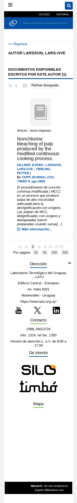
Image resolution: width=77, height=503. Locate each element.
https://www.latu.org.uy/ (38, 301)
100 (54, 252)
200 (65, 252)
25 (36, 252)
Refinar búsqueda (44, 85)
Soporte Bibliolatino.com (49, 490)
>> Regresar (18, 44)
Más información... (37, 229)
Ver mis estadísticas (56, 485)
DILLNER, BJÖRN (30, 165)
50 (44, 252)
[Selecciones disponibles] (25, 85)
